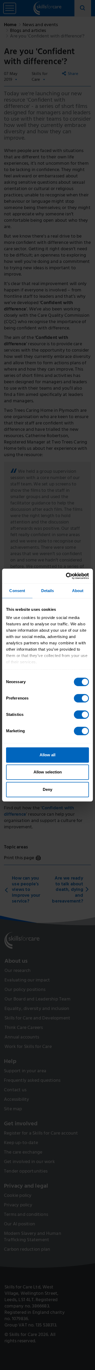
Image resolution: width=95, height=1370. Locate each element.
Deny (47, 789)
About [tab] (78, 590)
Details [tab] (47, 590)
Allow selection (48, 772)
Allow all (47, 755)
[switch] (81, 698)
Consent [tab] (17, 590)
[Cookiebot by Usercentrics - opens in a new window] (67, 576)
